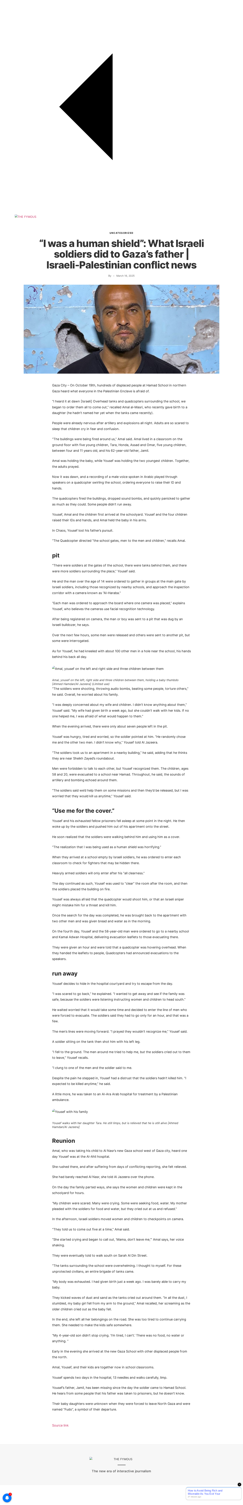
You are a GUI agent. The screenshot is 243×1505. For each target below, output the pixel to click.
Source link (60, 1425)
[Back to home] (121, 212)
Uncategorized (121, 232)
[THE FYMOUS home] (25, 216)
